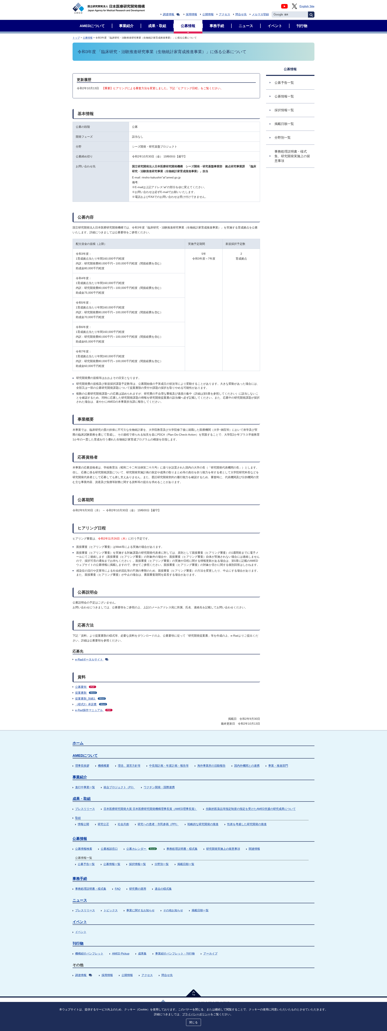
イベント (80, 922)
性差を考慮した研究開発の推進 (247, 824)
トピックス (111, 910)
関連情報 (254, 848)
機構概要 (103, 765)
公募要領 (85, 686)
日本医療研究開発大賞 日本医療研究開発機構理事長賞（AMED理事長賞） (150, 808)
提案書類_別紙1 (89, 698)
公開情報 (208, 14)
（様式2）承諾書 (90, 704)
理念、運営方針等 (129, 765)
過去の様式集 (163, 888)
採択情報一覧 (137, 864)
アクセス (224, 14)
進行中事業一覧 (85, 787)
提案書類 (85, 692)
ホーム (78, 743)
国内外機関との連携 (247, 765)
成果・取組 (82, 799)
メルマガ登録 (260, 14)
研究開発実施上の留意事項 (223, 848)
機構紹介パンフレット (89, 953)
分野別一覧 (162, 864)
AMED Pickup (120, 953)
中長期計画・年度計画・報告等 (169, 765)
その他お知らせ (173, 910)
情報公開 (83, 824)
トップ (76, 37)
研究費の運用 (137, 888)
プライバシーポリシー (196, 1014)
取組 (78, 817)
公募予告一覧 (86, 864)
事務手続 (80, 879)
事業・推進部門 (278, 765)
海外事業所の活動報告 (211, 765)
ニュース (80, 900)
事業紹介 (80, 777)
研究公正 (103, 824)
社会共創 (123, 824)
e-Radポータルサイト (89, 659)
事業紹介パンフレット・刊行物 (175, 953)
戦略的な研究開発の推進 (202, 824)
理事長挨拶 (82, 765)
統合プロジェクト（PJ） (119, 787)
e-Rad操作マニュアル (93, 710)
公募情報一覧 (111, 864)
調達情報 (168, 14)
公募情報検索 (83, 848)
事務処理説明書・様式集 (182, 848)
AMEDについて (85, 755)
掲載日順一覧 (185, 864)
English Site (307, 6)
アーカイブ (210, 953)
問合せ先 (241, 14)
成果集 (142, 953)
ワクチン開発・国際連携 (159, 787)
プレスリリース (85, 808)
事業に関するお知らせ (140, 910)
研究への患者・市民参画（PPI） (158, 824)
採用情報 (191, 14)
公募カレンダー (140, 848)
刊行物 (78, 943)
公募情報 (88, 37)
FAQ (118, 888)
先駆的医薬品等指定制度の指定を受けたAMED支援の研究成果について (251, 808)
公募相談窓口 (109, 848)
